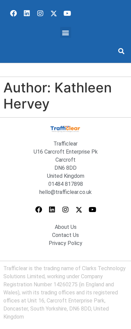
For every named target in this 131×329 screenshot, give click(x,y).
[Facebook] (13, 13)
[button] (65, 32)
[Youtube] (67, 13)
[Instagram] (40, 13)
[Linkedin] (27, 13)
